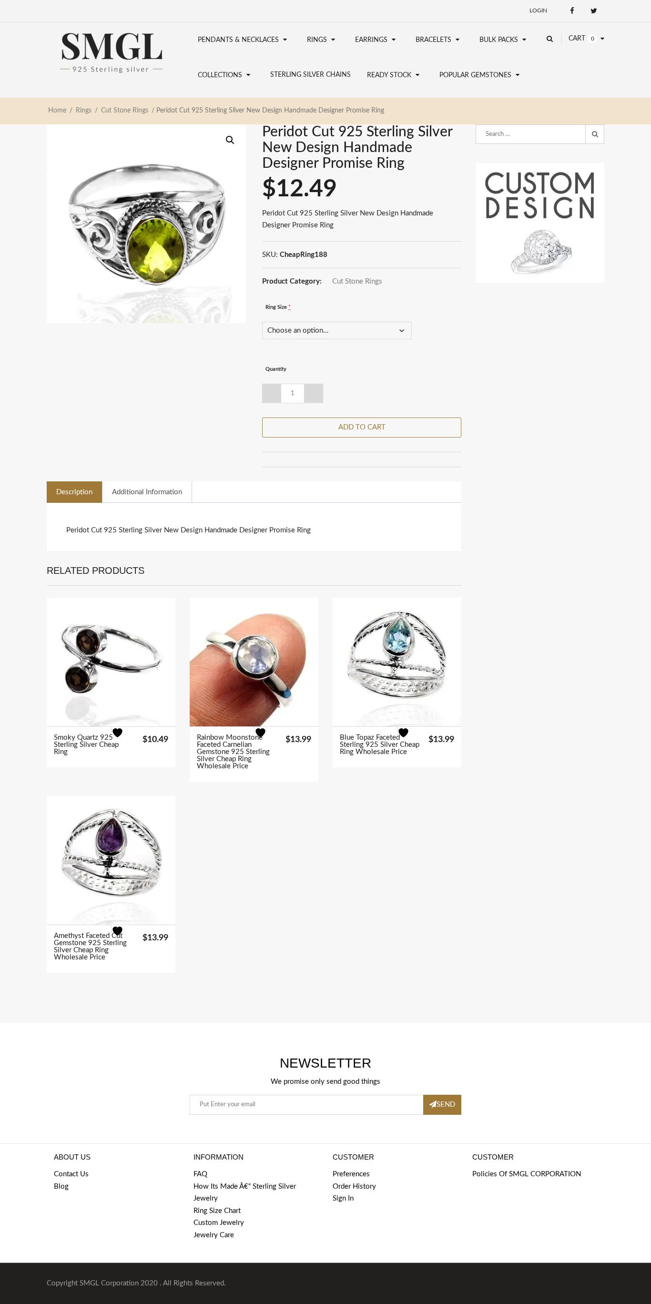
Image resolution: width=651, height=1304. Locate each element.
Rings (317, 40)
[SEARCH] (594, 134)
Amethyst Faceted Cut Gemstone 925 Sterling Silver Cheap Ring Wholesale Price (90, 946)
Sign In (343, 1198)
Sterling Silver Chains (310, 74)
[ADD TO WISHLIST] (123, 739)
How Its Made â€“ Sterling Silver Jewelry (244, 1192)
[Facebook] (572, 10)
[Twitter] (593, 10)
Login (538, 10)
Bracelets (433, 40)
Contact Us (71, 1174)
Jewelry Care (213, 1235)
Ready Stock (389, 75)
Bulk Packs (498, 40)
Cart (577, 38)
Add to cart (362, 427)
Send (446, 1104)
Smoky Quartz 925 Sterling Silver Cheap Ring (86, 744)
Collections (220, 75)
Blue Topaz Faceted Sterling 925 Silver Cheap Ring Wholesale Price (379, 744)
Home (57, 110)
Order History (354, 1186)
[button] (230, 140)
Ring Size (278, 307)
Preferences (351, 1174)
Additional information (147, 492)
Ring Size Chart (217, 1210)
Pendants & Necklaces (238, 40)
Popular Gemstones (475, 75)
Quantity (275, 369)
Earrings (371, 40)
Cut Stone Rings (124, 110)
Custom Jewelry (218, 1222)
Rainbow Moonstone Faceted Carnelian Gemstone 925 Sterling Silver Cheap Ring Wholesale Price (233, 752)
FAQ (200, 1174)
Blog (61, 1186)
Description (74, 492)
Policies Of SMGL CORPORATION (526, 1174)
